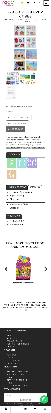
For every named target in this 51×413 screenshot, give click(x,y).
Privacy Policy (15, 341)
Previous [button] (5, 270)
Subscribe (26, 400)
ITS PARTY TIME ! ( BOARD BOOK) (23, 283)
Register (12, 355)
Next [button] (45, 270)
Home (10, 336)
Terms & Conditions (18, 344)
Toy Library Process (18, 386)
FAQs (9, 383)
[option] (23, 269)
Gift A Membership (17, 380)
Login (10, 358)
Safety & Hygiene (16, 374)
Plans (10, 377)
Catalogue (13, 364)
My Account (13, 361)
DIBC (32, 405)
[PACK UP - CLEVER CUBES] (25, 48)
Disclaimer (13, 347)
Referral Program (17, 372)
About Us (12, 338)
